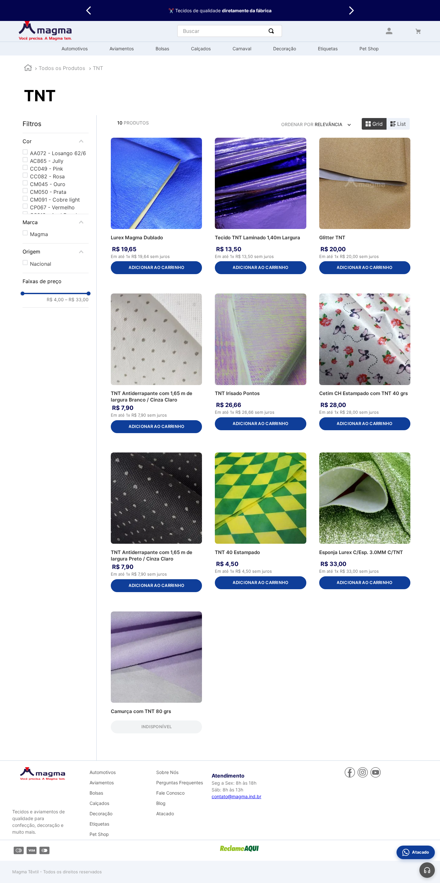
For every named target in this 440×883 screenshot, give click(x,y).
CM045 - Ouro (47, 184)
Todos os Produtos (62, 68)
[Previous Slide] (89, 10)
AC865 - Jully (46, 161)
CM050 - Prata (48, 192)
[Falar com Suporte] (427, 870)
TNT (98, 68)
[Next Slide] (351, 10)
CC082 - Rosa (47, 176)
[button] (56, 141)
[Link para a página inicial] (28, 68)
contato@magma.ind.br (236, 796)
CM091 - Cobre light (55, 199)
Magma (39, 234)
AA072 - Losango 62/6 (58, 153)
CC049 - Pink (46, 168)
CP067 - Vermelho (52, 207)
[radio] (374, 124)
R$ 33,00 (77, 299)
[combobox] (229, 31)
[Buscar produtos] (272, 30)
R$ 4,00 (55, 299)
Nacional (40, 264)
